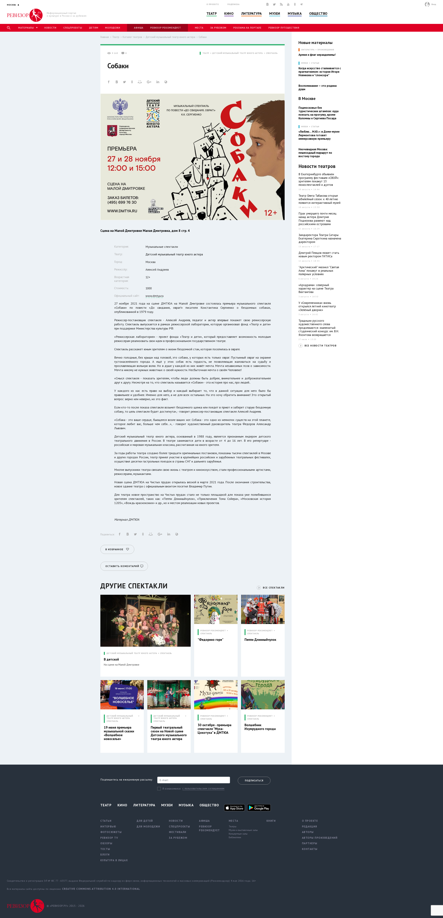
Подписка (233, 4)
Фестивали (177, 832)
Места (199, 27)
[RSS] (281, 4)
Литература (251, 13)
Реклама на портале (247, 27)
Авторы (308, 832)
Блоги (105, 854)
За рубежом (218, 27)
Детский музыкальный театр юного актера (170, 37)
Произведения (326, 50)
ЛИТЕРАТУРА (308, 50)
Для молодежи (148, 826)
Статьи (315, 63)
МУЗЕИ (304, 63)
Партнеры (309, 843)
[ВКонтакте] (267, 4)
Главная (104, 37)
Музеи (274, 13)
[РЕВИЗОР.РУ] (25, 15)
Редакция (309, 826)
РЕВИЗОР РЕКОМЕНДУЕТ (213, 631)
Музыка (295, 13)
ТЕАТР (205, 53)
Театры (232, 826)
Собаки (203, 37)
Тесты (105, 849)
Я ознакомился (171, 788)
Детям (93, 27)
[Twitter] (274, 4)
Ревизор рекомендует (165, 27)
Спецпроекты (72, 27)
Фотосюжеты (111, 832)
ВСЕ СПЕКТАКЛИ (273, 587)
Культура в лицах (114, 860)
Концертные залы (238, 833)
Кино (228, 13)
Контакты (310, 849)
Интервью (108, 826)
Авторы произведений (320, 837)
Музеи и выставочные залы (243, 830)
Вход (433, 4)
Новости (50, 27)
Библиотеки (235, 837)
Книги (271, 820)
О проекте (212, 4)
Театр (211, 13)
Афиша (138, 27)
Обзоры (106, 843)
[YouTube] (288, 4)
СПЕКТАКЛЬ (272, 53)
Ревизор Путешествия (283, 27)
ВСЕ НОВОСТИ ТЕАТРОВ (321, 345)
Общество (318, 13)
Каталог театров (132, 37)
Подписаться (254, 780)
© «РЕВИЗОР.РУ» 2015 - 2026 (66, 905)
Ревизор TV (109, 837)
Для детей (145, 820)
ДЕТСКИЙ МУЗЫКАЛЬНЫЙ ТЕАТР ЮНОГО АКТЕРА (237, 53)
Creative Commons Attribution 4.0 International (101, 888)
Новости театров (317, 166)
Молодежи (112, 27)
